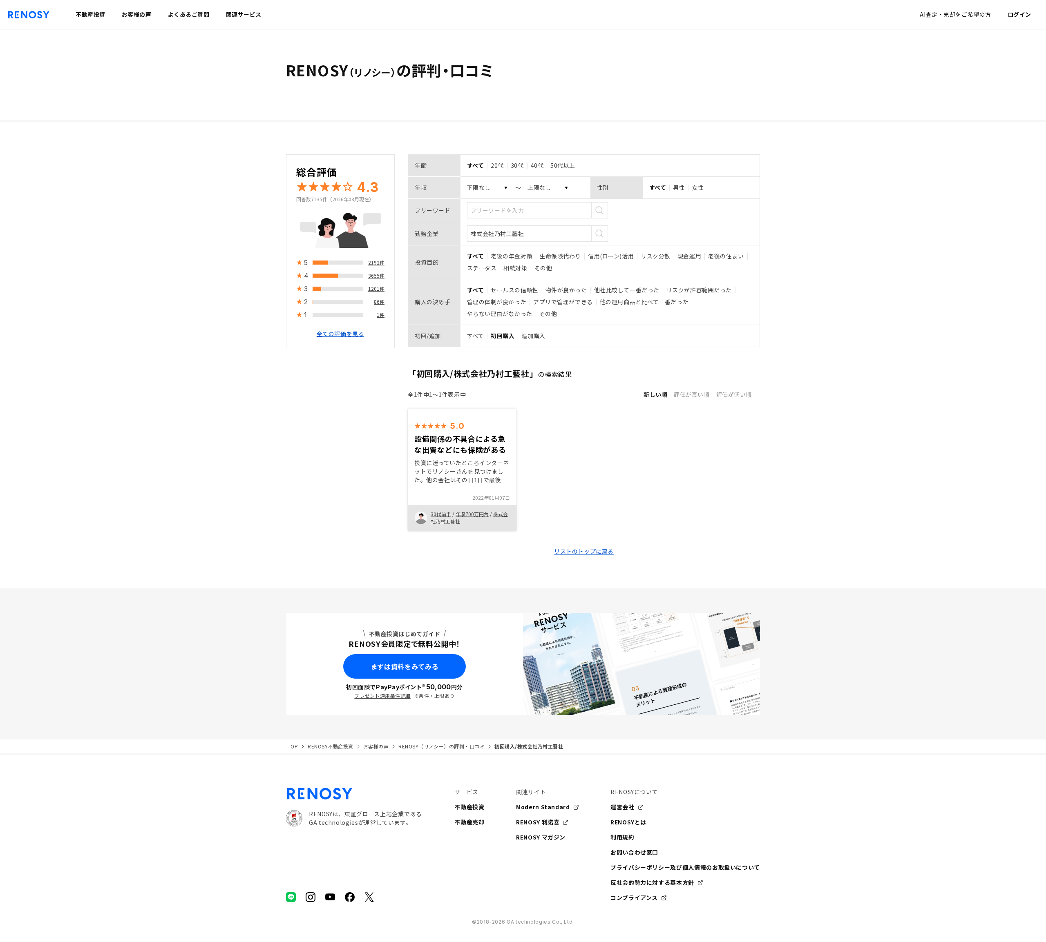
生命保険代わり (560, 256)
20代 (497, 165)
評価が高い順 (691, 394)
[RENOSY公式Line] (291, 897)
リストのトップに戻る (584, 551)
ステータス (482, 268)
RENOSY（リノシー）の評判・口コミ (441, 746)
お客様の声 (376, 746)
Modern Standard (543, 807)
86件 (379, 301)
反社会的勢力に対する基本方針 (652, 882)
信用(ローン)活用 (611, 256)
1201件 (376, 288)
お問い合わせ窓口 (634, 852)
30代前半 (441, 513)
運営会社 (622, 807)
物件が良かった (566, 290)
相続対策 (515, 268)
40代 (537, 165)
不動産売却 (469, 822)
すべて (475, 336)
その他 (543, 268)
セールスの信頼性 (514, 290)
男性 (679, 187)
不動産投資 (469, 807)
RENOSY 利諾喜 (537, 822)
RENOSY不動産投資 (330, 746)
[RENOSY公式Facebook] (350, 897)
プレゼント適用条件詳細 (382, 695)
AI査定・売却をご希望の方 (955, 14)
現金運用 (689, 256)
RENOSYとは (628, 822)
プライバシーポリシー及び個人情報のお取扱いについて (685, 867)
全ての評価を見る (340, 334)
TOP (293, 746)
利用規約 (622, 837)
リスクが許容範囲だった (699, 290)
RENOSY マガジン (540, 837)
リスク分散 (656, 256)
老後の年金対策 (511, 256)
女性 (698, 187)
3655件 (376, 275)
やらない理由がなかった (499, 314)
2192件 (376, 262)
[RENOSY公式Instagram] (310, 897)
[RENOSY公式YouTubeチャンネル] (330, 897)
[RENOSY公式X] (369, 897)
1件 (380, 314)
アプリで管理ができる (563, 302)
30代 (517, 165)
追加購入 (533, 336)
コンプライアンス (634, 897)
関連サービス (244, 14)
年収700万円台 (472, 513)
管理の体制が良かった (497, 302)
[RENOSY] (354, 794)
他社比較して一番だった (626, 290)
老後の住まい (726, 256)
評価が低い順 (734, 394)
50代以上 (562, 165)
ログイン (1019, 14)
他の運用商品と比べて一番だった (644, 302)
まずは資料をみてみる (404, 666)
